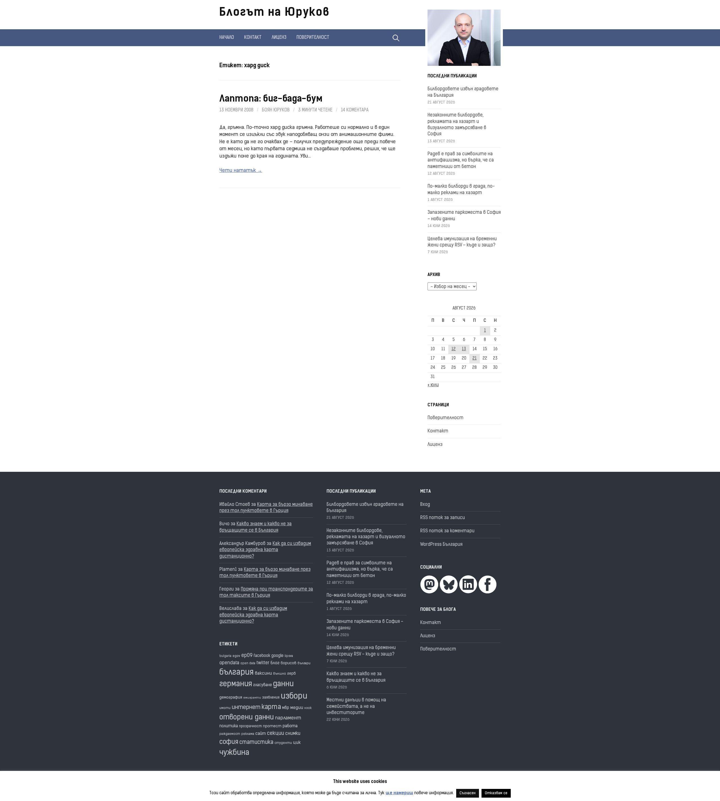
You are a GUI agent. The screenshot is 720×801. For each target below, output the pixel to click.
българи (304, 663)
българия (236, 673)
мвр (285, 708)
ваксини (263, 673)
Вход (425, 504)
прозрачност (250, 726)
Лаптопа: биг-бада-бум (270, 99)
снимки (292, 734)
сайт (260, 734)
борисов (288, 663)
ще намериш (399, 793)
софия (228, 742)
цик (297, 743)
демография (230, 697)
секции (275, 733)
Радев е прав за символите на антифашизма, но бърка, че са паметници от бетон (461, 160)
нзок (308, 708)
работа (290, 726)
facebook (262, 656)
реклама (247, 734)
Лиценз (279, 37)
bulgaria (225, 656)
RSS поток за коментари (447, 531)
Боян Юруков (276, 110)
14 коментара (354, 110)
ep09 (247, 655)
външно (279, 674)
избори (294, 696)
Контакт (253, 37)
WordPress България (441, 544)
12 (453, 349)
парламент (288, 718)
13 (464, 349)
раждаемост (229, 734)
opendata (229, 663)
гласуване (262, 685)
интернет (246, 707)
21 (474, 358)
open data (247, 663)
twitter (262, 663)
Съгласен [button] (468, 793)
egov (236, 656)
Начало (226, 37)
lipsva (289, 656)
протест (272, 726)
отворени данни (246, 717)
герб (291, 674)
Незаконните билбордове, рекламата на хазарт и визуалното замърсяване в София (366, 537)
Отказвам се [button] (496, 793)
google (277, 656)
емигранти (252, 697)
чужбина (234, 753)
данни (283, 684)
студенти (283, 743)
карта (271, 707)
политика (228, 726)
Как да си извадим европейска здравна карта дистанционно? (265, 550)
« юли (433, 385)
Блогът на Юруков (274, 13)
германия (235, 684)
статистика (256, 742)
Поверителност (312, 37)
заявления (271, 697)
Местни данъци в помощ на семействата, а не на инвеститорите (356, 706)
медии (296, 708)
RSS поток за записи (442, 518)
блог (275, 663)
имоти (225, 708)
